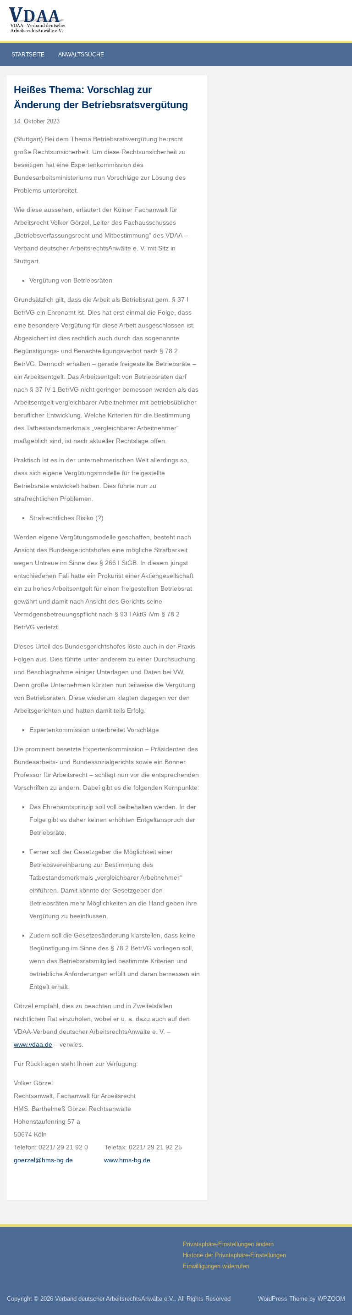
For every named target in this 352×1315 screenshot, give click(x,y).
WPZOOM (331, 1298)
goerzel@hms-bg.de (43, 1160)
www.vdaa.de (33, 1044)
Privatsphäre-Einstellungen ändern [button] (228, 1244)
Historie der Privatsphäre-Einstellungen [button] (234, 1255)
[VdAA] (38, 19)
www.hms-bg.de (127, 1160)
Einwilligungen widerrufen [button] (216, 1266)
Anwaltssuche (81, 54)
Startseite (27, 54)
